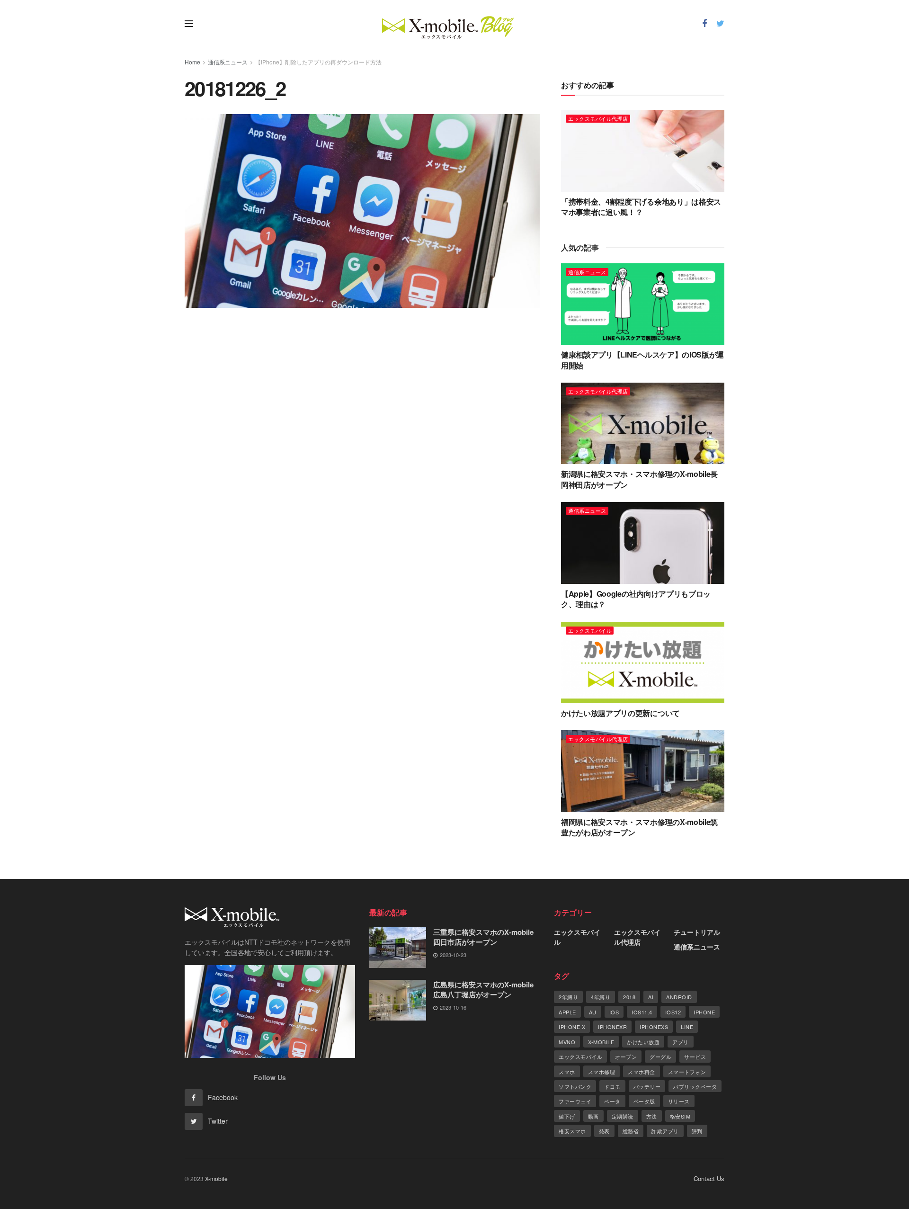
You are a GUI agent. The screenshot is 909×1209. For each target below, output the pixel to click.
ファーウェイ (575, 1101)
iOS (614, 1012)
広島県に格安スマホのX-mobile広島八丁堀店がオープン (483, 989)
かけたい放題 (643, 1042)
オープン (626, 1056)
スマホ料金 (641, 1071)
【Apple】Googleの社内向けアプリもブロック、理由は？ (636, 598)
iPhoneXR (612, 1026)
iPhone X (572, 1026)
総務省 (631, 1131)
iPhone (704, 1012)
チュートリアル (697, 932)
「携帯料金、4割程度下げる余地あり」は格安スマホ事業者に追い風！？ (641, 206)
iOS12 (673, 1012)
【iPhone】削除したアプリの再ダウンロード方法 (318, 62)
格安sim (680, 1116)
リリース (679, 1101)
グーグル (660, 1056)
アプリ (680, 1042)
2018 (629, 997)
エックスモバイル (590, 630)
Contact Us (709, 1178)
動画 (593, 1116)
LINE (687, 1026)
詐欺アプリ (665, 1131)
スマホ (567, 1071)
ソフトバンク (575, 1086)
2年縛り (568, 997)
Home (192, 62)
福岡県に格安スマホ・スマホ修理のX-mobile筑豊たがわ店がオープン (639, 827)
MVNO (567, 1042)
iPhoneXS (654, 1026)
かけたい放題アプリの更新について (620, 712)
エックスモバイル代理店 (598, 118)
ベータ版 (644, 1101)
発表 (604, 1131)
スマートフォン (687, 1071)
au (593, 1012)
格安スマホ (572, 1131)
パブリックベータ (695, 1086)
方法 (651, 1116)
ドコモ (612, 1086)
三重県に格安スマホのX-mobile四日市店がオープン (483, 937)
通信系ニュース (228, 62)
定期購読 (622, 1116)
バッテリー (647, 1086)
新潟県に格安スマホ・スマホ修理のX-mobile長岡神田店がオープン (639, 479)
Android (679, 997)
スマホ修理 (601, 1071)
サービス (695, 1056)
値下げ (567, 1116)
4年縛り (600, 997)
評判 (697, 1131)
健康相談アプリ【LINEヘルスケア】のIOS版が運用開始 (642, 359)
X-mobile (601, 1042)
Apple (567, 1012)
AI (650, 997)
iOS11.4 (642, 1012)
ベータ (612, 1101)
